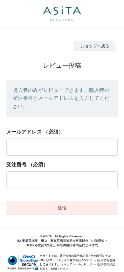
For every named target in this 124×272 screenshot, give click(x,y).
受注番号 (16, 164)
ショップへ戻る (94, 46)
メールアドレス (24, 131)
